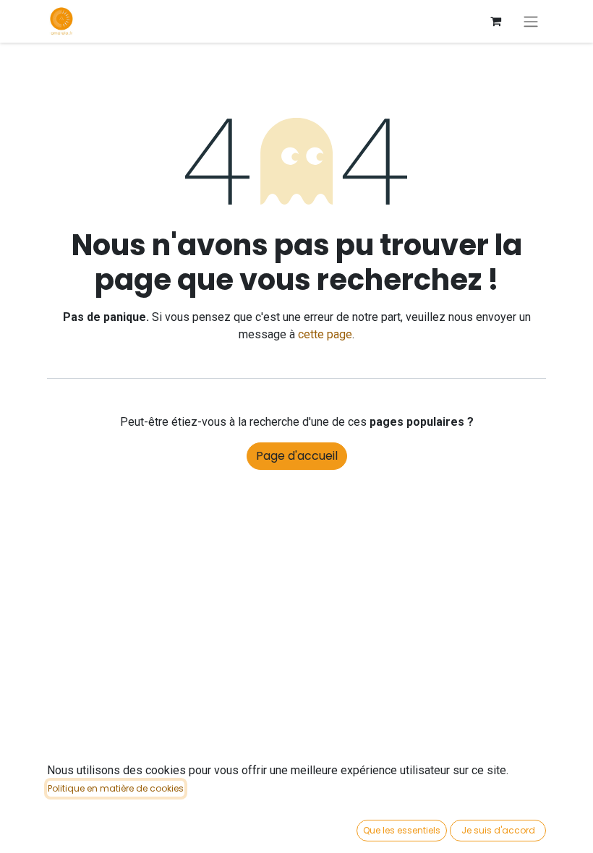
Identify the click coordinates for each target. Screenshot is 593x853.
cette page (325, 334)
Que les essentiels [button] (401, 830)
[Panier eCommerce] (495, 21)
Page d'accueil (297, 455)
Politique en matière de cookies (116, 788)
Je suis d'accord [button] (498, 830)
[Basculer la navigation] (531, 21)
